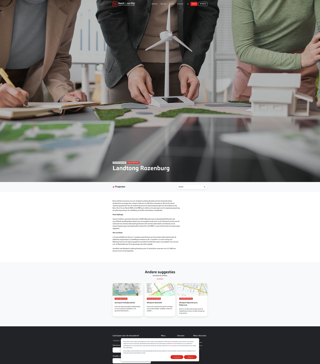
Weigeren (190, 357)
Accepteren (177, 357)
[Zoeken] (204, 187)
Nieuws (171, 4)
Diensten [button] (154, 4)
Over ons (163, 4)
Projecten (180, 4)
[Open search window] (188, 4)
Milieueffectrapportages (119, 162)
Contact (194, 4)
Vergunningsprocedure (133, 162)
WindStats (203, 4)
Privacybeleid (173, 345)
